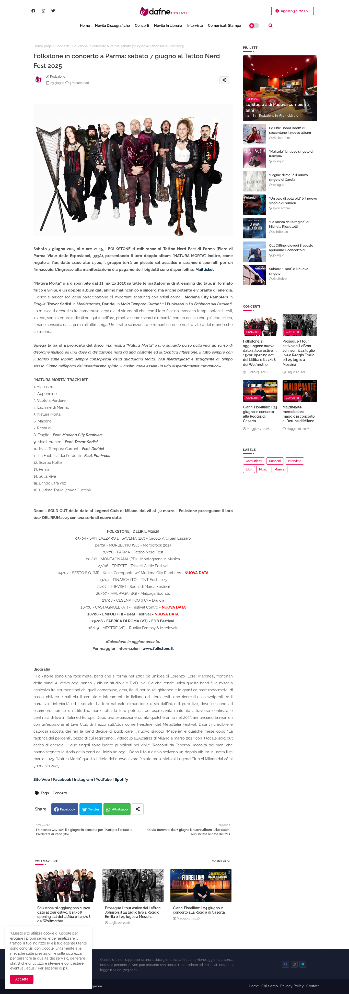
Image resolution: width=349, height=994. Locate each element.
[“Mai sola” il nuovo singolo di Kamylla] (254, 158)
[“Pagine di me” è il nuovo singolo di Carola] (254, 181)
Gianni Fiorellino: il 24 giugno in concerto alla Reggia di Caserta (199, 910)
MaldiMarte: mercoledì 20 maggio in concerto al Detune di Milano (299, 414)
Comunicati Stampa (224, 25)
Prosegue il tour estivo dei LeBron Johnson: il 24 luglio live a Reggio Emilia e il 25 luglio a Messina (132, 912)
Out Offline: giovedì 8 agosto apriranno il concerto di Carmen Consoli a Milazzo (291, 250)
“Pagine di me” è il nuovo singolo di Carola (288, 177)
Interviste (195, 25)
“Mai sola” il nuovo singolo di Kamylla (291, 154)
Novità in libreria (168, 25)
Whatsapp (120, 809)
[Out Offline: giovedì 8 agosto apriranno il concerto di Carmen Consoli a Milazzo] (254, 251)
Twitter (93, 809)
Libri (249, 469)
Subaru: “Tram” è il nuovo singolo (288, 271)
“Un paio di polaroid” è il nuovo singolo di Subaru (293, 201)
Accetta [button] (21, 979)
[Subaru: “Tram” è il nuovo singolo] (254, 275)
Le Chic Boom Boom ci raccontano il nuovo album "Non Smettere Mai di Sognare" (290, 135)
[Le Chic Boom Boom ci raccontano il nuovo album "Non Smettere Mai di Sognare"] (254, 134)
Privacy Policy (292, 986)
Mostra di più (221, 861)
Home (85, 25)
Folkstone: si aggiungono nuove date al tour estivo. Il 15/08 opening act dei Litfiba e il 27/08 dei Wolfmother (63, 914)
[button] (270, 25)
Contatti (313, 986)
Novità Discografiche (112, 25)
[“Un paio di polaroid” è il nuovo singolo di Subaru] (254, 205)
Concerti (142, 25)
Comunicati (254, 461)
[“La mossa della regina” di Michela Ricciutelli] (254, 228)
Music (263, 469)
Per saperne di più (53, 968)
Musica (279, 469)
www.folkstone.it (158, 648)
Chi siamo (269, 986)
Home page (42, 46)
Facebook (67, 809)
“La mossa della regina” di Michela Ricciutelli (289, 224)
